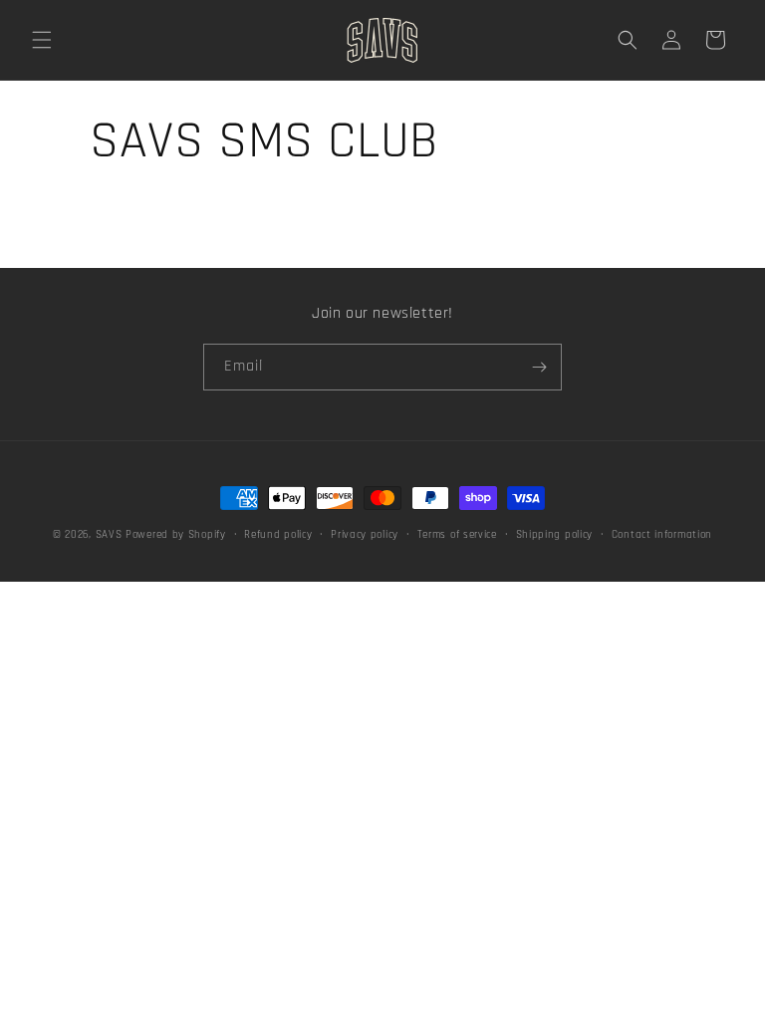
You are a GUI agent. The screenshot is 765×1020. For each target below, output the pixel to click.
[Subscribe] (539, 367)
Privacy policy (364, 535)
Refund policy (278, 535)
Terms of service (457, 535)
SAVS (109, 535)
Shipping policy (555, 535)
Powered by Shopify (176, 535)
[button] (42, 40)
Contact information (662, 535)
